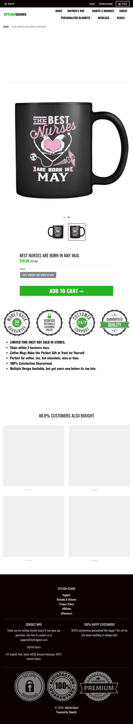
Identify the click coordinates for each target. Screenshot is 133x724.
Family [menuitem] (123, 11)
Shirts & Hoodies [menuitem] (103, 11)
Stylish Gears (71, 707)
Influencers (66, 613)
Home (6, 26)
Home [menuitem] (58, 11)
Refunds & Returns (66, 599)
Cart (124, 3)
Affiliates (66, 608)
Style (22, 269)
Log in (92, 3)
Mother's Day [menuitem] (75, 11)
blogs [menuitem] (121, 18)
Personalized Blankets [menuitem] (75, 18)
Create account (106, 3)
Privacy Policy (66, 604)
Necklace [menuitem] (103, 18)
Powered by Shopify (66, 712)
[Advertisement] (66, 54)
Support (66, 595)
